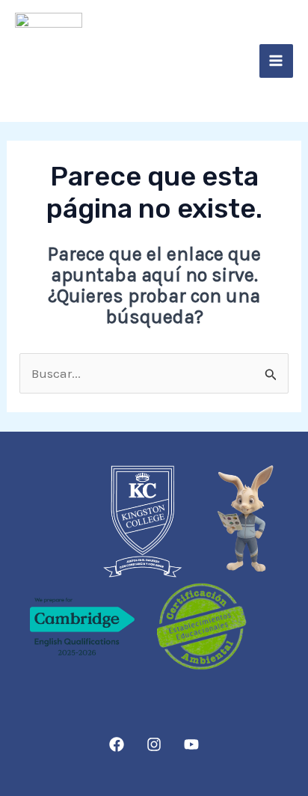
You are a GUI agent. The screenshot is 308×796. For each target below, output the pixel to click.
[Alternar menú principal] (276, 61)
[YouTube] (191, 744)
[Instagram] (154, 744)
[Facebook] (116, 744)
